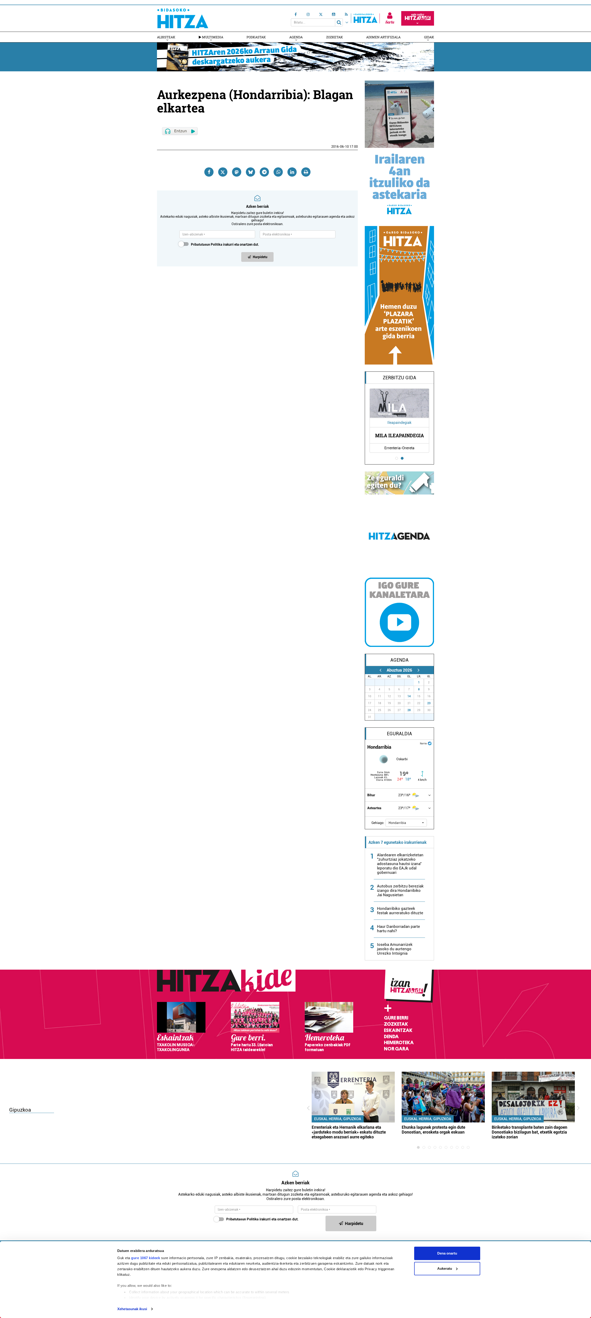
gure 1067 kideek (145, 1258)
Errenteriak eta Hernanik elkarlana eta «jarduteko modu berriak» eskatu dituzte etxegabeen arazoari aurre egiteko (349, 1132)
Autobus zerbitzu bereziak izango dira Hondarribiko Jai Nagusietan (400, 890)
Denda (391, 1036)
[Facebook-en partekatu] (209, 172)
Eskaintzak (398, 1030)
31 (411, 682)
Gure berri (396, 1017)
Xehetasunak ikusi (132, 1309)
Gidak (429, 37)
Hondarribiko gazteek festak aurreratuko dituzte (400, 910)
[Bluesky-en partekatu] (250, 172)
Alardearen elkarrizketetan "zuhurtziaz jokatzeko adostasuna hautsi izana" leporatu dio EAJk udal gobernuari (400, 864)
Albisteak (166, 37)
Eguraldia (399, 733)
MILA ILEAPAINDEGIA (399, 435)
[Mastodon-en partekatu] (236, 172)
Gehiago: (377, 823)
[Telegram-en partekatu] (264, 172)
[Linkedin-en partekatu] (292, 172)
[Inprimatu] (306, 172)
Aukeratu (444, 1268)
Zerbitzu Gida (399, 377)
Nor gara (396, 1048)
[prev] (380, 670)
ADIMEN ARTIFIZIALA (383, 37)
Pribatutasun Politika (206, 244)
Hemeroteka (399, 1042)
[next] (418, 670)
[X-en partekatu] (222, 172)
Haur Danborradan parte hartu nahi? (398, 928)
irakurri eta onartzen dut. (225, 244)
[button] (406, 823)
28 (409, 710)
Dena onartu (447, 1253)
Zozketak (334, 37)
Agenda (296, 37)
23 (429, 703)
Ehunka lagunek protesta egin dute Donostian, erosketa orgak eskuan (433, 1129)
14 (409, 696)
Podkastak (256, 37)
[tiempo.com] (429, 743)
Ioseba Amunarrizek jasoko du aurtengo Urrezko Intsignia (395, 949)
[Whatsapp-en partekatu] (278, 172)
